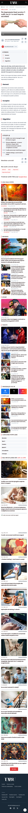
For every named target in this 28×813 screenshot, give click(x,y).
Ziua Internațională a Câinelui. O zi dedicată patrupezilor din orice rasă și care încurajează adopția (18, 292)
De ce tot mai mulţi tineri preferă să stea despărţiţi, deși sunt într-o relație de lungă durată (13, 661)
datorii (4, 169)
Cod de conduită (18, 786)
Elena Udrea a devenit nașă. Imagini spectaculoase (18, 362)
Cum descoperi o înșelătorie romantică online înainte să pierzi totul (13, 634)
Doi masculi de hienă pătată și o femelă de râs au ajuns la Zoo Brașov (14, 229)
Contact (3, 784)
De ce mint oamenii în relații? (10, 687)
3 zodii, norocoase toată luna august (15, 150)
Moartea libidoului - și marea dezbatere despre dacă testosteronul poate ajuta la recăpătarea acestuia (14, 145)
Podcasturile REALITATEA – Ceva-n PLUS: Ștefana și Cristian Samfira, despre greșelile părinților (18, 285)
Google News (23, 177)
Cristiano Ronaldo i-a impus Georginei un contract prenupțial (18, 370)
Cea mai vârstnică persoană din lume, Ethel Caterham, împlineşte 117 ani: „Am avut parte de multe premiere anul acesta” (14, 224)
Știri (7, 7)
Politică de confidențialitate (7, 786)
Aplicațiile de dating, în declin (10, 609)
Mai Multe (14, 769)
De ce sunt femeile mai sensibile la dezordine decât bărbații (11, 712)
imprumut (15, 169)
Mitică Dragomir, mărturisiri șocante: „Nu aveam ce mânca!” (19, 356)
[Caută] (26, 2)
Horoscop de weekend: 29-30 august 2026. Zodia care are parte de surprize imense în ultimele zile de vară (12, 260)
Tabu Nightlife (19, 797)
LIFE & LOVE (12, 7)
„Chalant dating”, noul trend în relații (14, 153)
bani (9, 169)
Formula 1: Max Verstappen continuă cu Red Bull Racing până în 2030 (13, 320)
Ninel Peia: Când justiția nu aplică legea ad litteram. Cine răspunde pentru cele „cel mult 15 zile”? (15, 217)
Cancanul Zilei (4, 797)
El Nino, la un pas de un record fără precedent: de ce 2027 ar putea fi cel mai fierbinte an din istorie (13, 203)
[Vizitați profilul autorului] (2, 40)
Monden (6, 212)
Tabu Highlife (11, 797)
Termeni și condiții (10, 784)
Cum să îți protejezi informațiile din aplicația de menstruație (12, 584)
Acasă (4, 7)
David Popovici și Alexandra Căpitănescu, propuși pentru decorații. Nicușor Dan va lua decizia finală (15, 210)
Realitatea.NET (5, 794)
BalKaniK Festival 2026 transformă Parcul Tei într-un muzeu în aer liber (18, 277)
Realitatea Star (22, 794)
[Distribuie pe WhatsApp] (22, 42)
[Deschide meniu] (2, 2)
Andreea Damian (14, 39)
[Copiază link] (22, 38)
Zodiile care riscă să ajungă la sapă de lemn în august (15, 139)
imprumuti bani (6, 172)
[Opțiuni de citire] (25, 810)
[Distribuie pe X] (25, 42)
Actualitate (4, 206)
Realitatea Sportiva (13, 794)
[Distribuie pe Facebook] (25, 38)
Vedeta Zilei (4, 799)
